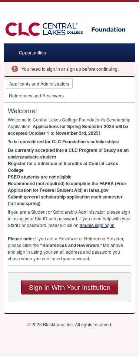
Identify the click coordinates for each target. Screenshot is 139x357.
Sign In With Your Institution (69, 287)
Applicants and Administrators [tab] (39, 83)
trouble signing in (97, 225)
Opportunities (32, 52)
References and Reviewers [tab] (36, 95)
